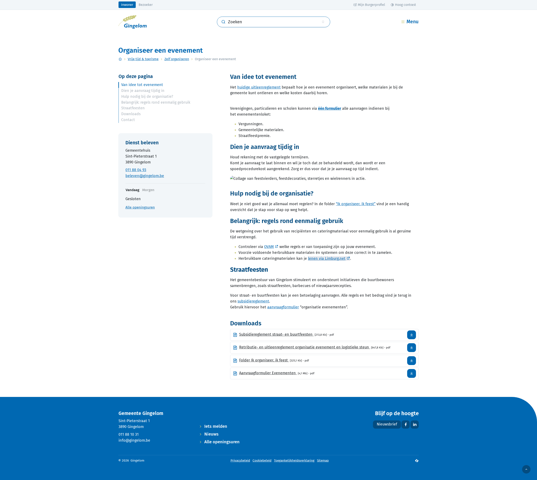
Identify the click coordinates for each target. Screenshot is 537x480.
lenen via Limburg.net (326, 258)
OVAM (269, 246)
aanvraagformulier (283, 307)
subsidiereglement (253, 301)
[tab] (148, 190)
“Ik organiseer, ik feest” (355, 204)
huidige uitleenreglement (259, 87)
